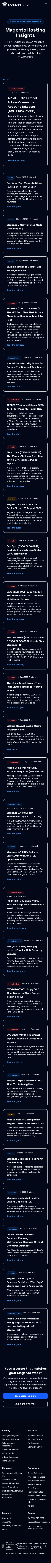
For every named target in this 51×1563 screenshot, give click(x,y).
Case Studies (33, 1488)
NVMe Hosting (34, 1484)
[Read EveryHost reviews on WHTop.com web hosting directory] (3, 1546)
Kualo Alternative (10, 1487)
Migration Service (35, 1447)
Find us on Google (13, 1553)
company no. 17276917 (32, 1548)
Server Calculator (35, 1473)
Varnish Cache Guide (37, 1495)
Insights (31, 1506)
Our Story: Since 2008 (12, 1526)
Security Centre (35, 1439)
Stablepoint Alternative (12, 1491)
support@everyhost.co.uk (39, 1522)
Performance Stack (36, 1480)
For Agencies (33, 1443)
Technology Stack (36, 1492)
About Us (6, 1522)
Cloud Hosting (8, 1453)
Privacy (33, 1553)
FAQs (4, 1529)
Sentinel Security (35, 1435)
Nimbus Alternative (10, 1479)
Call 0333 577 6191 (25, 1404)
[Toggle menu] (46, 4)
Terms (25, 1553)
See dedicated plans (25, 1396)
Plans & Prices (8, 1461)
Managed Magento (10, 1435)
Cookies (41, 1553)
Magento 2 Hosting (11, 1439)
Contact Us (7, 1518)
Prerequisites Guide (36, 1477)
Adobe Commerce (10, 1457)
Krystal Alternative (10, 1483)
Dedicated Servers (10, 1449)
